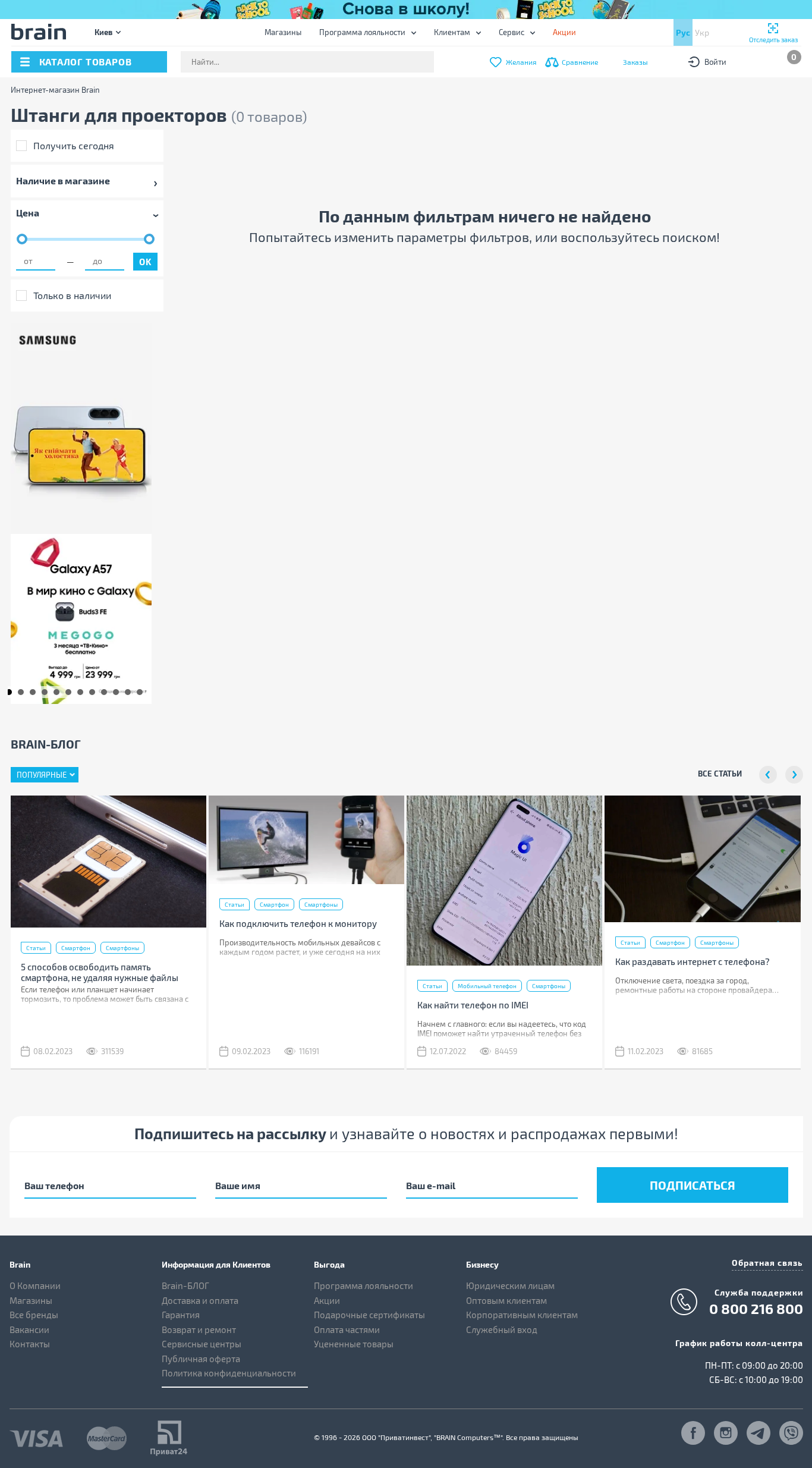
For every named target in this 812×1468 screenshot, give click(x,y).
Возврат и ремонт (199, 1329)
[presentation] (768, 775)
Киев (103, 31)
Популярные (42, 774)
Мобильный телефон (487, 985)
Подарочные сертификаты (369, 1314)
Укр (702, 32)
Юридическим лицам (510, 1285)
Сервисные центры (201, 1343)
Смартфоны (122, 947)
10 (116, 692)
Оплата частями (347, 1329)
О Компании (35, 1285)
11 (128, 692)
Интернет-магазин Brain (55, 90)
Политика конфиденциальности (229, 1373)
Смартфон (75, 947)
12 (140, 692)
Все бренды (34, 1314)
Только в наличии (72, 295)
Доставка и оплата (200, 1300)
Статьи (36, 947)
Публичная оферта (201, 1358)
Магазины (283, 32)
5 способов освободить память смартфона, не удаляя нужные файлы (99, 972)
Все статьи (720, 773)
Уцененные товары (354, 1343)
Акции (327, 1300)
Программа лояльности (362, 32)
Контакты (30, 1343)
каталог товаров (85, 61)
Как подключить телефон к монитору (298, 923)
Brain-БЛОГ (185, 1285)
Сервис (511, 32)
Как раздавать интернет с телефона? (692, 961)
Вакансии (29, 1329)
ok (145, 261)
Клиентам (452, 32)
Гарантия (181, 1314)
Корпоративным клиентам (522, 1314)
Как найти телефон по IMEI (472, 1004)
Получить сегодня (73, 145)
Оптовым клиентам (506, 1300)
